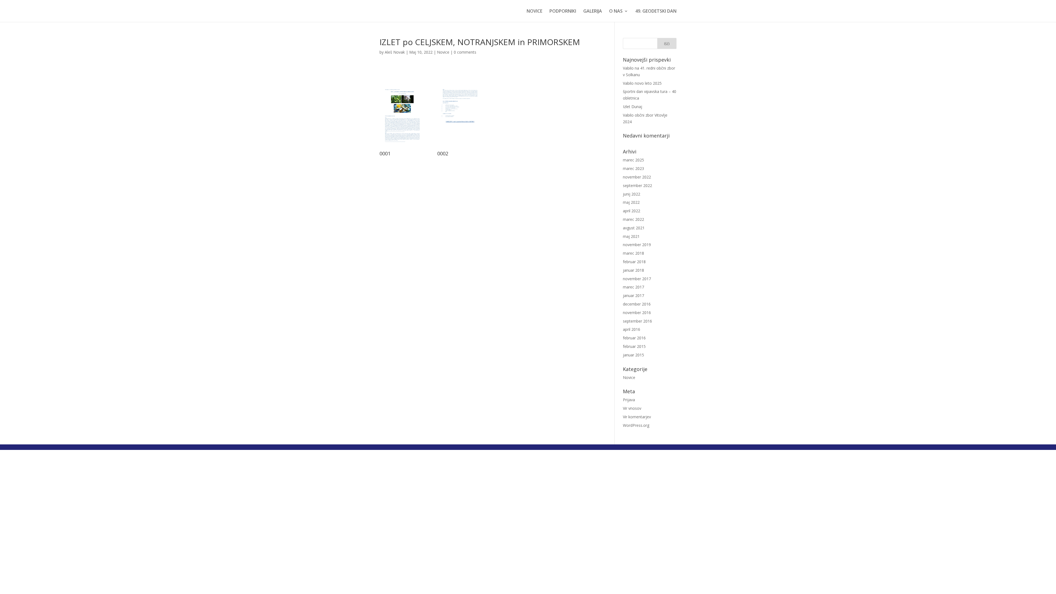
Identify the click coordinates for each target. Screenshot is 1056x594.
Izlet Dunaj (632, 106)
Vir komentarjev (637, 416)
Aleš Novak (395, 52)
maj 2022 (631, 202)
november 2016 (637, 312)
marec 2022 (633, 219)
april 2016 (631, 329)
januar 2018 (633, 270)
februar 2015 (634, 346)
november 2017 (637, 278)
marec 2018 (633, 253)
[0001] (402, 148)
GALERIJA (592, 11)
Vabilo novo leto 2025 (642, 83)
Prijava (629, 399)
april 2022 (631, 210)
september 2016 (637, 321)
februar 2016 (634, 337)
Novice (443, 52)
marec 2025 (633, 160)
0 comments (465, 52)
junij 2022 (631, 194)
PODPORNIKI (562, 11)
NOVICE (534, 11)
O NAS (616, 11)
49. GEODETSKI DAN (655, 11)
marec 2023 (633, 168)
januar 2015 (633, 355)
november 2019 (637, 244)
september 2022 (637, 185)
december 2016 (637, 304)
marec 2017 (633, 287)
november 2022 (637, 177)
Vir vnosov (632, 408)
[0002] (460, 148)
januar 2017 (633, 295)
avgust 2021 (634, 227)
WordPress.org (636, 425)
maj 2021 (631, 236)
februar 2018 (634, 261)
